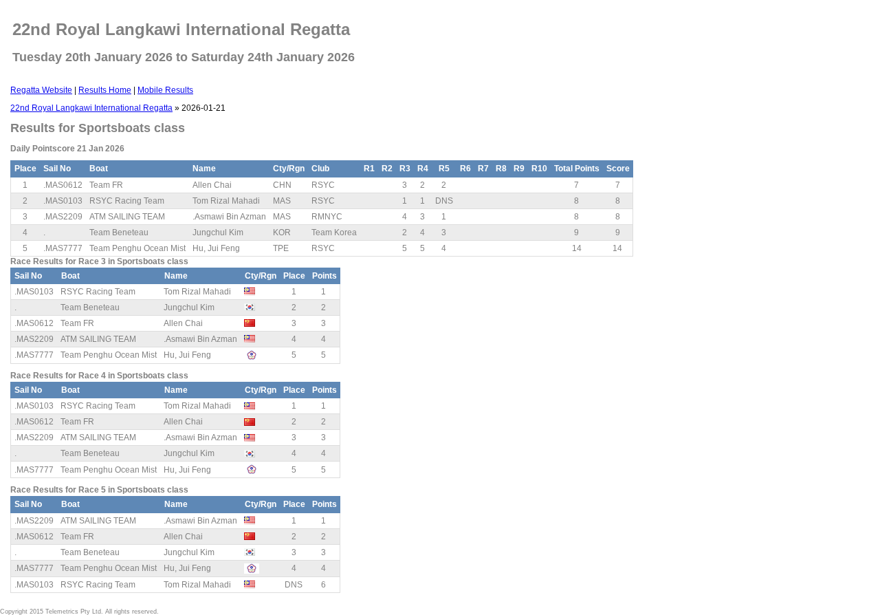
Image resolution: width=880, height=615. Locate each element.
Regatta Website (41, 90)
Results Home (104, 90)
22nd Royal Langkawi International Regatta (91, 108)
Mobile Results (165, 90)
